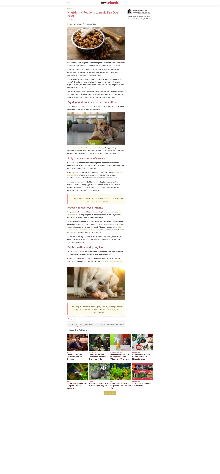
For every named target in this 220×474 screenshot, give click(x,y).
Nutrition (69, 8)
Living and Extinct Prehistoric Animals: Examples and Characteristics (97, 356)
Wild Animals (136, 352)
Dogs (69, 352)
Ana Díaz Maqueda (144, 12)
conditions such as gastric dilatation (97, 201)
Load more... (110, 393)
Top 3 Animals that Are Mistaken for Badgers (98, 384)
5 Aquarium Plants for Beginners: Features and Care (120, 385)
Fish (111, 381)
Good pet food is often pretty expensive (81, 148)
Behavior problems (116, 352)
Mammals (92, 381)
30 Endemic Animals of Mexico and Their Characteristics (141, 356)
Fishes (69, 381)
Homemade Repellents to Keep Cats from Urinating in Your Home (120, 356)
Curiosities (92, 352)
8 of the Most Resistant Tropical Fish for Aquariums (77, 385)
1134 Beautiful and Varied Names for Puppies (74, 356)
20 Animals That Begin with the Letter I (141, 384)
